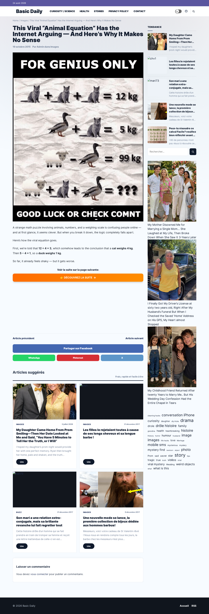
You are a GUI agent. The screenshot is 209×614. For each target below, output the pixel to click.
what (150, 469)
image (187, 435)
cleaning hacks (154, 416)
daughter (165, 421)
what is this (161, 468)
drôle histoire (166, 426)
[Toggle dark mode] (178, 11)
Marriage (180, 441)
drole (151, 426)
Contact (139, 11)
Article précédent (23, 338)
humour (166, 435)
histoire (187, 430)
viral (179, 460)
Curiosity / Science (62, 11)
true (158, 460)
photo (186, 449)
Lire (22, 462)
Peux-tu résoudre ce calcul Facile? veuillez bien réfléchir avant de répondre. (182, 132)
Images (24, 20)
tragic (151, 460)
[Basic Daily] (186, 11)
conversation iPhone (178, 415)
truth (164, 460)
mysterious (173, 445)
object (177, 450)
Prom (150, 455)
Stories (99, 11)
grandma (151, 431)
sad (157, 455)
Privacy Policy (119, 11)
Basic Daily (29, 11)
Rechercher (193, 151)
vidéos (172, 460)
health (160, 430)
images (153, 440)
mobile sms (157, 445)
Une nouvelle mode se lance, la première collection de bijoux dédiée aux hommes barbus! (111, 521)
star (170, 455)
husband (176, 436)
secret (163, 455)
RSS (194, 605)
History (151, 436)
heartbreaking (173, 431)
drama (187, 420)
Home (16, 20)
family (182, 426)
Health (84, 11)
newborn (169, 450)
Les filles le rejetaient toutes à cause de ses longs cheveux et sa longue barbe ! (111, 433)
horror (157, 436)
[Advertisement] (78, 307)
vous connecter (39, 574)
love (172, 440)
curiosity (154, 421)
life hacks (165, 441)
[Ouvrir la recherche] (193, 11)
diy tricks (175, 421)
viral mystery (156, 464)
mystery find (156, 450)
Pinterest (78, 357)
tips (188, 456)
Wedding (170, 464)
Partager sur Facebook (78, 348)
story (180, 455)
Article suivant (134, 338)
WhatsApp (34, 357)
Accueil (184, 605)
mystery (183, 445)
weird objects (185, 464)
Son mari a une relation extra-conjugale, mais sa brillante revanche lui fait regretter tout (39, 521)
